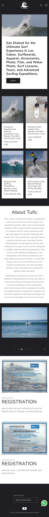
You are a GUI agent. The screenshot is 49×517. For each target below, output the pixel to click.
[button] (2, 5)
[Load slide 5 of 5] (30, 349)
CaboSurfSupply (21, 512)
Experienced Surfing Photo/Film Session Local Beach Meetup (10, 186)
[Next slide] (33, 349)
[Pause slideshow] (44, 349)
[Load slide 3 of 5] (24, 349)
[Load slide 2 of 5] (21, 349)
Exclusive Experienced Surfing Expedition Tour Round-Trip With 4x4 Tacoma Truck (12, 133)
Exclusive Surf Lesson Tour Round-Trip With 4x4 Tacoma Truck (36, 130)
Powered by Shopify (32, 512)
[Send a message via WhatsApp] (44, 503)
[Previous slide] (15, 349)
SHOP (13, 81)
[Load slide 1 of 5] (19, 349)
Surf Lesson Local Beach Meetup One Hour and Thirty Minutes (36, 185)
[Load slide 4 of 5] (27, 349)
